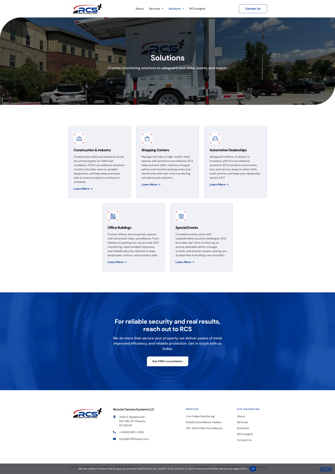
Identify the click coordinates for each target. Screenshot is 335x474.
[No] (326, 469)
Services (154, 8)
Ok (253, 468)
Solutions (175, 8)
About (140, 8)
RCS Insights (197, 8)
